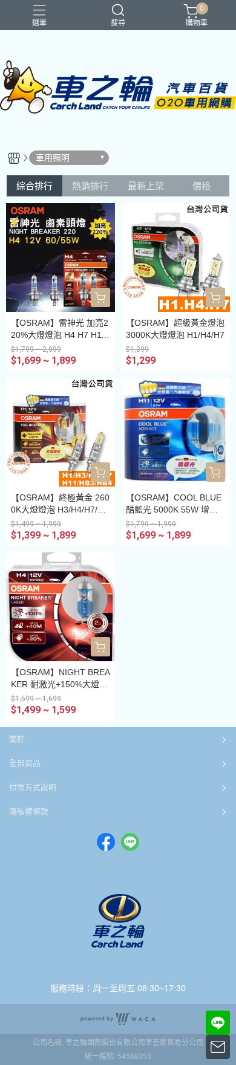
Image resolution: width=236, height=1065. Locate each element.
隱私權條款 (28, 811)
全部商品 (25, 763)
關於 (17, 738)
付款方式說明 (32, 787)
